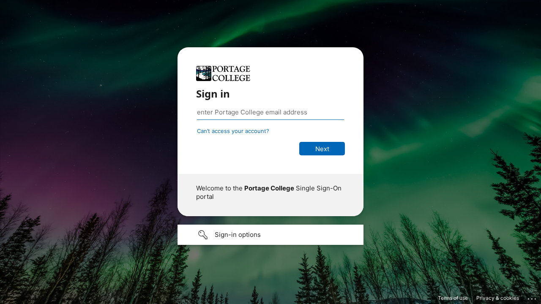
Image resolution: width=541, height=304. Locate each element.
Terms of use (453, 298)
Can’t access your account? (233, 131)
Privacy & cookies (497, 298)
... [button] (532, 297)
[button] (270, 235)
